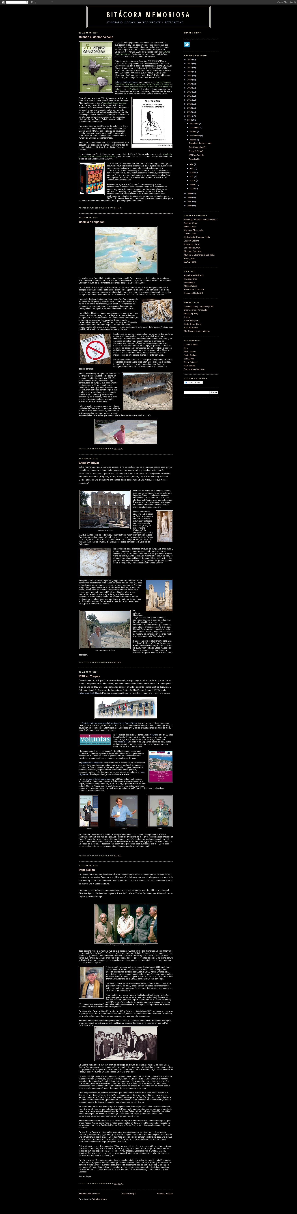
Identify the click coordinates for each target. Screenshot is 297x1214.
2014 (189, 104)
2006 (189, 205)
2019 (189, 84)
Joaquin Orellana (191, 241)
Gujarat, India (190, 234)
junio (192, 168)
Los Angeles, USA (192, 248)
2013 (189, 108)
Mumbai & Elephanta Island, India (199, 255)
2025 (189, 59)
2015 (189, 100)
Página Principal (128, 1193)
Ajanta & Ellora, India (193, 230)
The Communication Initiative (197, 331)
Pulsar (187, 317)
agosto (193, 140)
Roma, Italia (189, 258)
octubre (193, 132)
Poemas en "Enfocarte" (194, 289)
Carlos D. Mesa (191, 344)
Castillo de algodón (92, 222)
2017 (189, 92)
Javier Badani (190, 355)
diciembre (194, 123)
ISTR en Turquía (89, 676)
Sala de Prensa (191, 327)
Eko (186, 348)
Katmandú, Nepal (192, 244)
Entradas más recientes (89, 1193)
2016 (189, 96)
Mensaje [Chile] (191, 313)
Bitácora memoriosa (148, 14)
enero (192, 188)
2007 (189, 201)
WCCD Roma (190, 262)
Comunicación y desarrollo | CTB (198, 306)
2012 (189, 112)
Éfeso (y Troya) (89, 462)
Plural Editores (190, 362)
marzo (192, 180)
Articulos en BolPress (194, 275)
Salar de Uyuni (190, 223)
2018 (189, 88)
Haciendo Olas (190, 279)
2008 (189, 197)
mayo (192, 172)
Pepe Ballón (87, 869)
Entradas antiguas (165, 1193)
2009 (189, 193)
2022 (189, 72)
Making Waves (190, 286)
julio (191, 164)
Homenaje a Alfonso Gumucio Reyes (200, 219)
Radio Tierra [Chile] (192, 324)
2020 (189, 80)
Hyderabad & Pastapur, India (197, 237)
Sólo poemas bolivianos (194, 369)
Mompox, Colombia (192, 251)
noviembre (194, 127)
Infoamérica (189, 282)
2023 (189, 67)
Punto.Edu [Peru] (192, 320)
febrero (193, 184)
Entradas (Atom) (99, 1199)
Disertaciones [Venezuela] (195, 310)
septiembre (195, 136)
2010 (189, 120)
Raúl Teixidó (189, 366)
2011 (189, 116)
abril (192, 176)
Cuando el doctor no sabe (96, 37)
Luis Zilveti (189, 359)
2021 (189, 76)
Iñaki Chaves (190, 351)
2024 (189, 63)
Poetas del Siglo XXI (193, 293)
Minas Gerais (190, 227)
